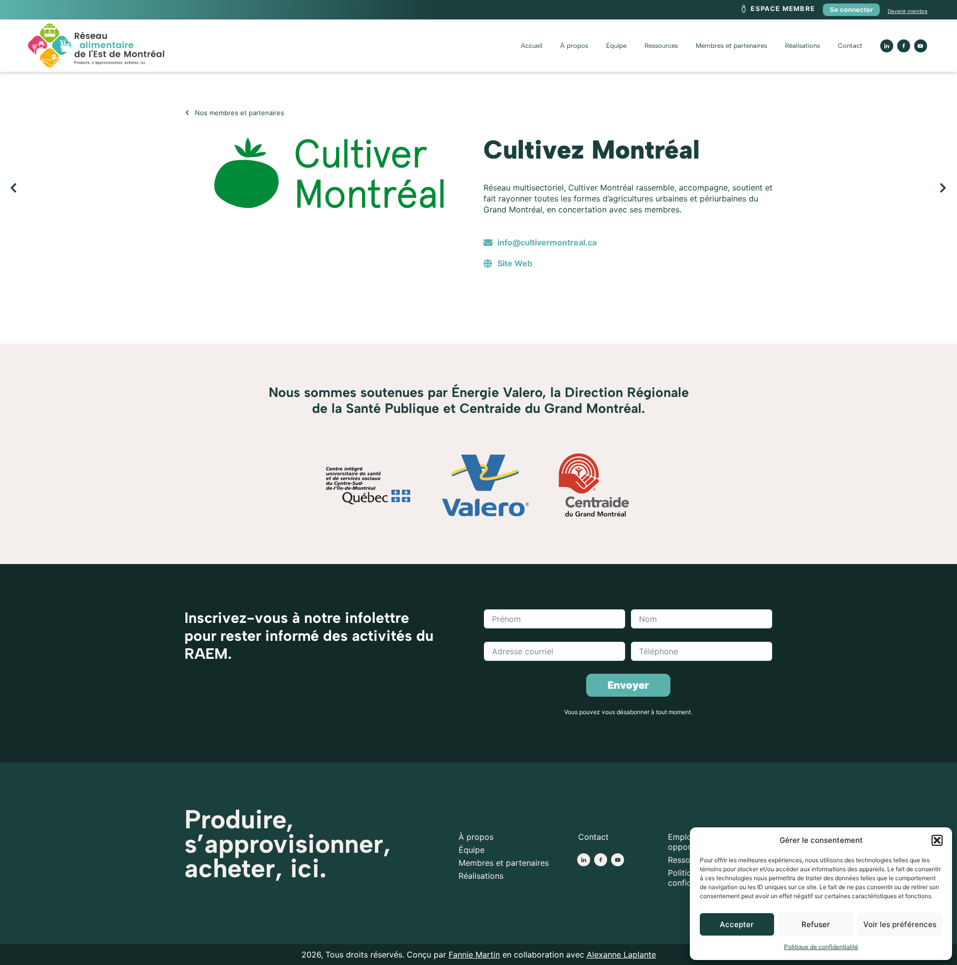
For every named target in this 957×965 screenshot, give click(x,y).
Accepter (737, 924)
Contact (850, 45)
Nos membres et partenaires (239, 113)
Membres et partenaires (731, 45)
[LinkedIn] (886, 45)
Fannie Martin (474, 955)
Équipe (616, 45)
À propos (574, 45)
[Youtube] (920, 45)
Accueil (531, 45)
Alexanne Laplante (621, 955)
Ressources (661, 45)
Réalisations (802, 45)
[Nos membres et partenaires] (187, 112)
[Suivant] (712, 188)
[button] (937, 840)
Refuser (815, 924)
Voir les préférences (900, 924)
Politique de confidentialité (821, 947)
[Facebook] (600, 859)
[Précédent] (244, 188)
